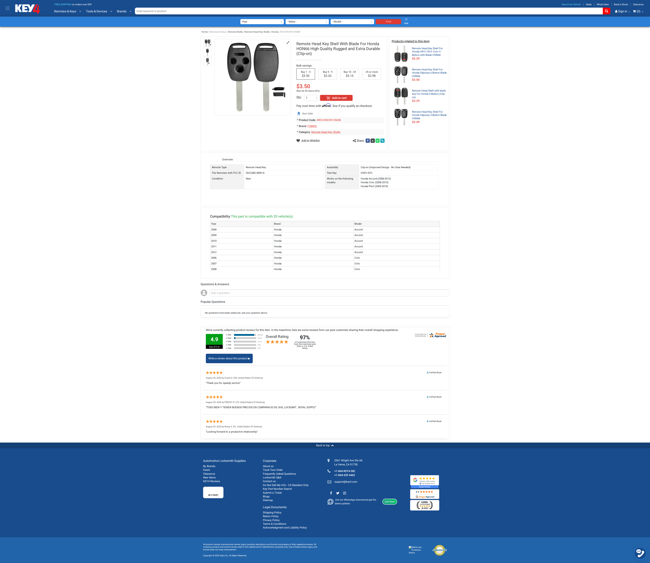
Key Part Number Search (277, 488)
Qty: (299, 97)
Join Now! (389, 501)
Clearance (638, 4)
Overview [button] (227, 159)
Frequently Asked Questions (279, 473)
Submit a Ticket (272, 492)
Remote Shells (235, 31)
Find (388, 21)
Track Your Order (273, 469)
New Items (209, 477)
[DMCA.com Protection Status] (417, 550)
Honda (274, 31)
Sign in (622, 11)
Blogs (266, 496)
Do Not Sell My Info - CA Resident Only (286, 485)
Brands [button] (121, 11)
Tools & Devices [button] (96, 11)
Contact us (269, 481)
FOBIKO (312, 126)
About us (268, 466)
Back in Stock (621, 4)
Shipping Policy (272, 512)
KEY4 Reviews (211, 481)
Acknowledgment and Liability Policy (285, 527)
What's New (603, 4)
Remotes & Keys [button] (65, 11)
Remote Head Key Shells (257, 31)
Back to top (323, 445)
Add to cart (339, 98)
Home (204, 31)
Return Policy (271, 516)
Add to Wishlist (310, 140)
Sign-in (609, 27)
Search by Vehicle (571, 4)
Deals (589, 4)
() (638, 11)
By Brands (209, 466)
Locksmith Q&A (272, 477)
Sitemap (268, 500)
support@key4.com (345, 481)
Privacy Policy (271, 520)
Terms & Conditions (274, 523)
